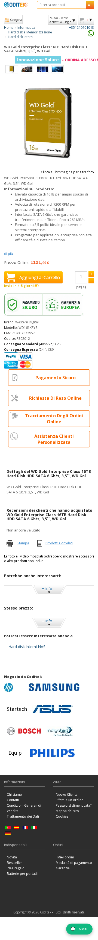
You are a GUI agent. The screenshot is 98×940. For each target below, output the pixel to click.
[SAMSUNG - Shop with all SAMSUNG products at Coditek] (54, 687)
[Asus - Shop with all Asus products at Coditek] (52, 709)
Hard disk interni (20, 37)
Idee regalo (15, 868)
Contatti (13, 800)
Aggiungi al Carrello (39, 277)
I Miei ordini (65, 857)
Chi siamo (14, 794)
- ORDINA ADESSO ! (57, 59)
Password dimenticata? (73, 805)
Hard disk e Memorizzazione (30, 32)
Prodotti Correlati (59, 543)
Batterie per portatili (22, 873)
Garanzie (63, 868)
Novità (12, 857)
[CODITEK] (16, 4)
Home (9, 27)
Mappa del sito (67, 811)
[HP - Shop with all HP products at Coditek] (15, 687)
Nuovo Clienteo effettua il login (60, 20)
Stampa (23, 543)
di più (8, 253)
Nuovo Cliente (67, 794)
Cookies (62, 816)
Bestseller (14, 862)
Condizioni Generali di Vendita (24, 808)
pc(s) (81, 286)
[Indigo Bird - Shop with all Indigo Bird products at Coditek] (60, 731)
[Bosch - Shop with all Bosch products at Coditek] (24, 731)
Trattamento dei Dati (23, 816)
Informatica (26, 27)
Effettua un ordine (69, 800)
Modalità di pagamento (74, 862)
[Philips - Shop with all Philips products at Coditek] (52, 753)
